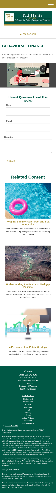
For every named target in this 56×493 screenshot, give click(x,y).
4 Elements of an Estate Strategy (28, 347)
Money (28, 412)
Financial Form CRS (11, 426)
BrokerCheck (6, 432)
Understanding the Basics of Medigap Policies (28, 285)
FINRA (16, 478)
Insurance (28, 407)
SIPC (21, 478)
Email (9, 121)
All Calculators (28, 423)
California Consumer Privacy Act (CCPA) (21, 461)
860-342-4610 (29, 34)
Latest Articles (28, 417)
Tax (28, 409)
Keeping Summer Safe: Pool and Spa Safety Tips (28, 223)
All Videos (28, 420)
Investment (28, 401)
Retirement (28, 398)
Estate (28, 404)
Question (8, 137)
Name (9, 105)
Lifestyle (28, 415)
